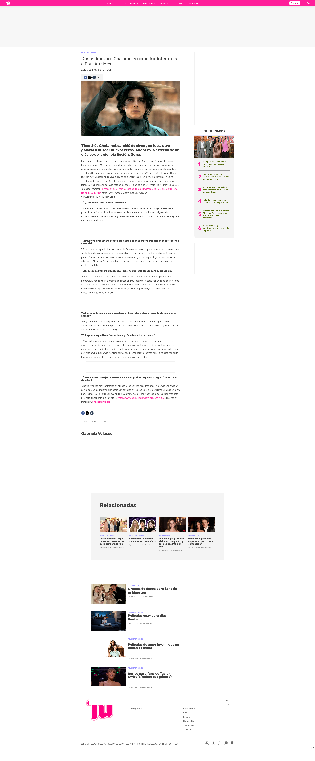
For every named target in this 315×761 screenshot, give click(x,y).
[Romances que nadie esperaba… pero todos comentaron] (201, 525)
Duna (104, 422)
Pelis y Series (148, 3)
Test (118, 3)
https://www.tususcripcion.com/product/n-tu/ (141, 398)
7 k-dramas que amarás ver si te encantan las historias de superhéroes (215, 189)
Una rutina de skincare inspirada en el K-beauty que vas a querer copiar (216, 176)
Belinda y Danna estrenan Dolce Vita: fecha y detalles (215, 201)
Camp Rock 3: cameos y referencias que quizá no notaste (214, 163)
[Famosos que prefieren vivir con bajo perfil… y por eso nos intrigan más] (172, 525)
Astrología (193, 3)
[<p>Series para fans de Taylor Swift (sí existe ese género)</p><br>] (108, 676)
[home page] (8, 3)
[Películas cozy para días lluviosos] (108, 621)
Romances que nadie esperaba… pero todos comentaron (200, 541)
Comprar (294, 3)
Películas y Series (88, 52)
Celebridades (131, 3)
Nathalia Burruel (118, 547)
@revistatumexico (101, 402)
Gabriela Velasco (107, 70)
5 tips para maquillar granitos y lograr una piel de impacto (216, 228)
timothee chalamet (90, 422)
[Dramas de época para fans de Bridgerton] (108, 594)
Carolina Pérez (147, 545)
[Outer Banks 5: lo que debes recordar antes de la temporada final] (113, 525)
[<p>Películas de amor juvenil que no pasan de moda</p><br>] (108, 647)
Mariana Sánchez (176, 550)
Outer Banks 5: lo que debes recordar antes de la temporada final (112, 541)
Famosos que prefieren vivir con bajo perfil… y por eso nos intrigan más (172, 542)
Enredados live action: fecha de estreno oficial (142, 540)
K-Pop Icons (106, 3)
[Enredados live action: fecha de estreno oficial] (142, 525)
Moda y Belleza (167, 3)
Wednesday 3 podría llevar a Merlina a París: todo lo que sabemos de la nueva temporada (216, 214)
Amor (181, 3)
